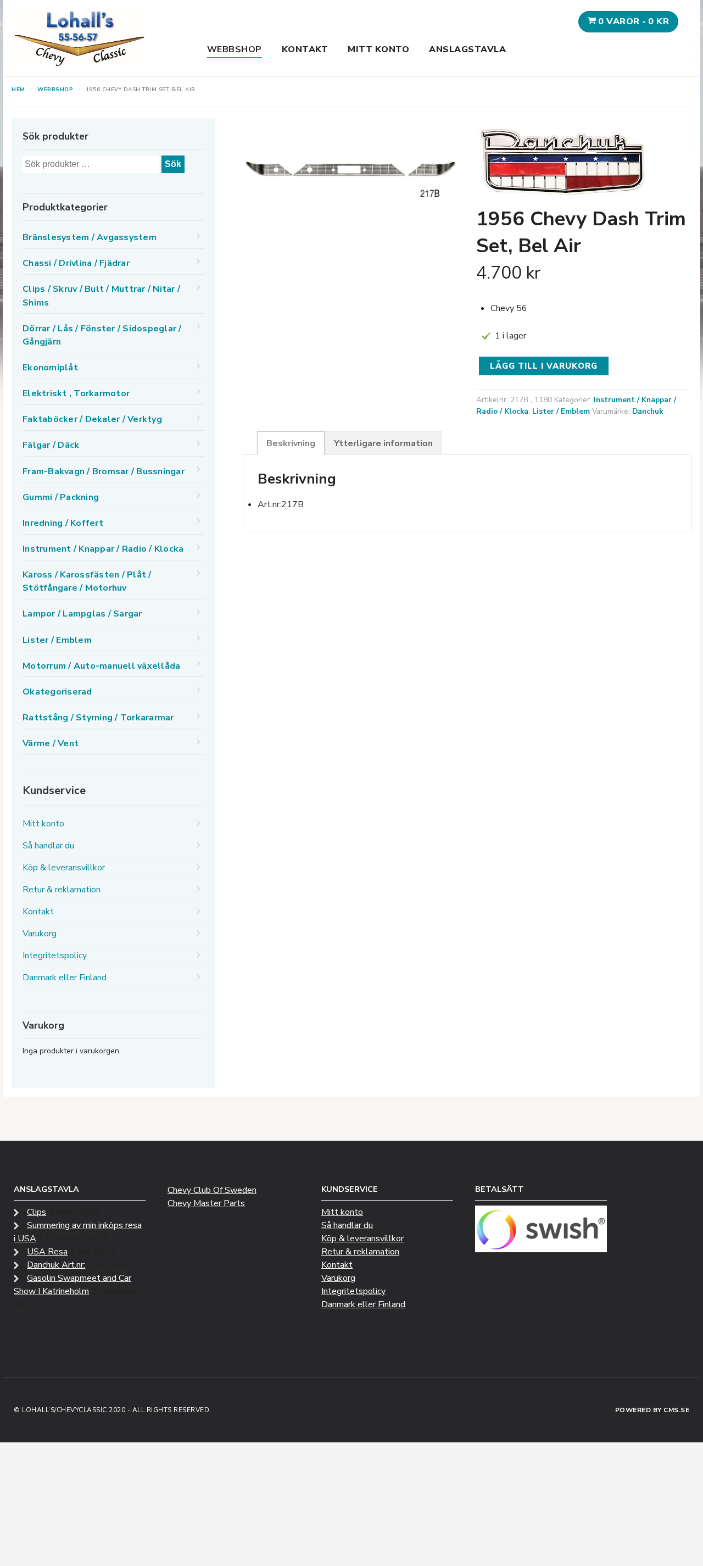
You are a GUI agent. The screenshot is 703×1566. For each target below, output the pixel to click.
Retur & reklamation (62, 890)
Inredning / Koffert (63, 523)
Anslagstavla (467, 49)
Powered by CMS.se (652, 1410)
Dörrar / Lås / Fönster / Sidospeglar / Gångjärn (102, 335)
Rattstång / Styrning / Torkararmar (98, 718)
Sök (173, 164)
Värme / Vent (51, 743)
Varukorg (40, 934)
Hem (18, 89)
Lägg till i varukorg (544, 365)
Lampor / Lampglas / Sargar (82, 614)
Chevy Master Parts (206, 1203)
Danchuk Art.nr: (56, 1265)
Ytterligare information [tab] (383, 443)
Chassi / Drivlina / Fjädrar (76, 263)
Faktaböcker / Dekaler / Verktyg (92, 419)
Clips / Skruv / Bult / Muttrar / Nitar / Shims (101, 295)
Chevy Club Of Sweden (212, 1190)
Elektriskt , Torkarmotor (76, 393)
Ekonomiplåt (50, 368)
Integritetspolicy (55, 955)
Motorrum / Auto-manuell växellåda (101, 666)
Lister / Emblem (561, 411)
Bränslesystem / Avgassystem (90, 237)
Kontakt (305, 49)
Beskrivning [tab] (290, 443)
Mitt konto (378, 49)
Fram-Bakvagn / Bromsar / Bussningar (104, 471)
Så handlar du (48, 846)
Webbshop (234, 49)
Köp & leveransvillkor (64, 868)
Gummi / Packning (61, 497)
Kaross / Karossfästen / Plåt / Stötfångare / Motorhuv (87, 581)
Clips (36, 1212)
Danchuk (647, 411)
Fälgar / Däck (51, 445)
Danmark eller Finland (65, 977)
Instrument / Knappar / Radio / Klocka (103, 549)
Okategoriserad (57, 692)
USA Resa (47, 1252)
